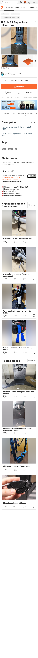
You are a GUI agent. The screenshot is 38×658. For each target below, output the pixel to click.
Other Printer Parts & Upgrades (11, 17)
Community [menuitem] (32, 7)
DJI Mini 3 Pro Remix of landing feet (17, 238)
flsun (4, 149)
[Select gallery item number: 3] (20, 234)
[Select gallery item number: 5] (22, 307)
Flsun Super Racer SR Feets (14, 503)
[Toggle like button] (4, 242)
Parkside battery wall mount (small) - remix (18, 349)
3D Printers (16, 14)
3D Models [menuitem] (9, 7)
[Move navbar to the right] (36, 7)
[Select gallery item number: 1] (17, 234)
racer (10, 149)
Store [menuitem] (17, 7)
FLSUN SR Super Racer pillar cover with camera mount (17, 429)
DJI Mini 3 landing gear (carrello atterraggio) (16, 275)
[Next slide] (35, 61)
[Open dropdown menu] (35, 22)
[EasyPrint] (20, 2)
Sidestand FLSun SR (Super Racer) (17, 466)
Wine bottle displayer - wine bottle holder (17, 312)
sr (16, 149)
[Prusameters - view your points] (25, 2)
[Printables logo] (2, 7)
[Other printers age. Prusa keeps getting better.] (19, 105)
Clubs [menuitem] (23, 7)
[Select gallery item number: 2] (17, 307)
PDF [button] (34, 122)
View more (32, 205)
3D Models (6, 14)
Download (20, 86)
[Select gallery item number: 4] (20, 307)
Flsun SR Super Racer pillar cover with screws (18, 392)
